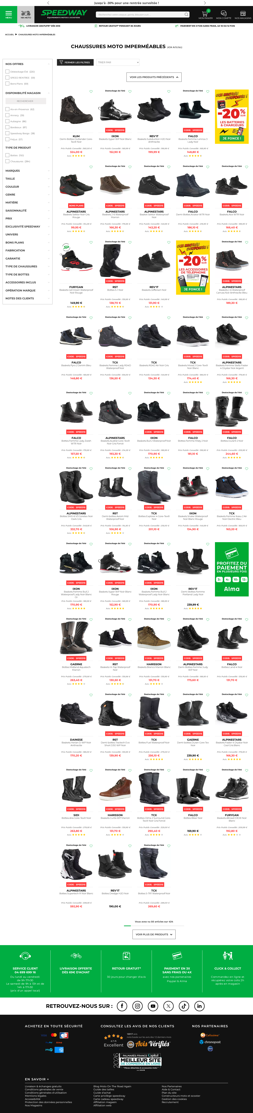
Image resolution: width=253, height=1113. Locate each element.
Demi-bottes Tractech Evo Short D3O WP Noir (115, 744)
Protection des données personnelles (48, 1102)
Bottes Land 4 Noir (232, 667)
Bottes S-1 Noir (115, 290)
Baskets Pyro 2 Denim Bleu (76, 365)
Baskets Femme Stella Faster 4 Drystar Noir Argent (232, 366)
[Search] (186, 15)
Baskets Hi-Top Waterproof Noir (115, 668)
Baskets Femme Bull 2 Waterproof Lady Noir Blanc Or (76, 594)
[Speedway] (64, 14)
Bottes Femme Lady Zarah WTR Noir (76, 442)
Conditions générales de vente (44, 1089)
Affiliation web (102, 1105)
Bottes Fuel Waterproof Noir (154, 742)
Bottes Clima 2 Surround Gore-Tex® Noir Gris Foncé (154, 819)
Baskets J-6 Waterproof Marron (115, 216)
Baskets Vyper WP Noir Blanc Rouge (115, 593)
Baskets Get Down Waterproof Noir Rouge (76, 291)
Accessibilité (32, 1099)
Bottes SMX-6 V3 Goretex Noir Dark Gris (76, 517)
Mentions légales (35, 1095)
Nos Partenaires (172, 1086)
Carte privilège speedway (109, 1095)
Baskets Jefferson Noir (154, 290)
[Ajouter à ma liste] (91, 92)
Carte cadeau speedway (108, 1099)
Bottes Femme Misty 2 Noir (193, 441)
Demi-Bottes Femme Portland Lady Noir (193, 593)
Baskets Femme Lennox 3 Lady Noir (192, 140)
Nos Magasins (33, 1105)
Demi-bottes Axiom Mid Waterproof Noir (115, 517)
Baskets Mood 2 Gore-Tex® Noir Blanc (193, 366)
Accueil (9, 34)
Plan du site (169, 1092)
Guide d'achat (102, 1092)
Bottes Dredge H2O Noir (115, 893)
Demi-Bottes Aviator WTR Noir (193, 214)
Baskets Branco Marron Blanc (154, 667)
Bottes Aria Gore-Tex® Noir (76, 818)
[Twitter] (168, 1006)
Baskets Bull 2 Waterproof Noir (154, 441)
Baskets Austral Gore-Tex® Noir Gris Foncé (115, 442)
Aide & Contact (171, 1089)
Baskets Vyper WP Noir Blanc (115, 139)
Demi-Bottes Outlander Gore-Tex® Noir (76, 140)
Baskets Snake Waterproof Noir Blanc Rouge (193, 517)
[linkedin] (199, 1006)
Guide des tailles (103, 1089)
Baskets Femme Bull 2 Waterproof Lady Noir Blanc (154, 593)
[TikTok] (184, 1006)
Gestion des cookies (174, 1099)
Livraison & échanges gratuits (43, 1086)
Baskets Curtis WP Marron (115, 818)
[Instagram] (137, 1006)
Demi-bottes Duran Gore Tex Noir (193, 744)
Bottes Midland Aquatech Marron (76, 668)
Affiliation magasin (105, 1102)
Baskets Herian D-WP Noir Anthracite (76, 744)
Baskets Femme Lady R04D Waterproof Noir (115, 366)
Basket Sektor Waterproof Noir (154, 216)
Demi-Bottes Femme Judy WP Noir (193, 668)
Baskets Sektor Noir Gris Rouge (76, 216)
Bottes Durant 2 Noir (232, 441)
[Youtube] (153, 1006)
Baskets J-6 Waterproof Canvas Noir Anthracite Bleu (231, 291)
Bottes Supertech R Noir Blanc (76, 893)
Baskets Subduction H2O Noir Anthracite (154, 140)
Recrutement (170, 1102)
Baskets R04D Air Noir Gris (154, 365)
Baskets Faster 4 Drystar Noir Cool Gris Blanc (232, 744)
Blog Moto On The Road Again (112, 1086)
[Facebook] (122, 1006)
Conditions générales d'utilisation (46, 1092)
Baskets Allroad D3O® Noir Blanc (232, 819)
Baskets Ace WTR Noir (232, 214)
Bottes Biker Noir (193, 818)
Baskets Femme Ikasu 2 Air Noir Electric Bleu (232, 517)
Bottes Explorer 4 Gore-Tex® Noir (154, 517)
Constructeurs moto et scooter (181, 1095)
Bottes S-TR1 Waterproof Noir (154, 893)
